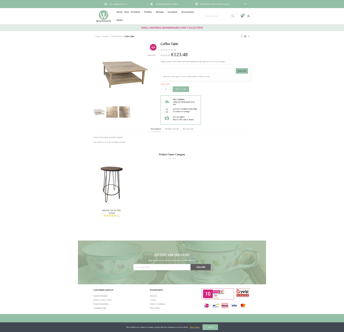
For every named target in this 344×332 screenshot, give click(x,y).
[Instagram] (179, 320)
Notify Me (242, 71)
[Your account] (248, 16)
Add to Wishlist (123, 167)
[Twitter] (170, 320)
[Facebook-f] (165, 320)
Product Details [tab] (172, 129)
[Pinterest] (174, 320)
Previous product (242, 36)
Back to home (245, 36)
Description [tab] (156, 129)
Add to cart (180, 89)
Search (233, 16)
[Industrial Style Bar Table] (111, 184)
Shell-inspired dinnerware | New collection (172, 27)
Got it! (210, 327)
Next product (249, 36)
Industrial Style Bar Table (111, 210)
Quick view (123, 172)
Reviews (188, 129)
